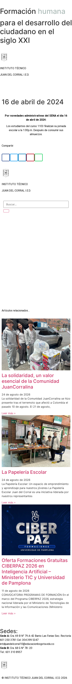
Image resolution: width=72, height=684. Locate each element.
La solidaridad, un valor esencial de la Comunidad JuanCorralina (30, 381)
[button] (6, 157)
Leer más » (9, 413)
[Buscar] (6, 210)
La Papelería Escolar (24, 472)
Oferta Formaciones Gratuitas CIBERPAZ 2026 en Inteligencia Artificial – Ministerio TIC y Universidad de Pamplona (35, 571)
